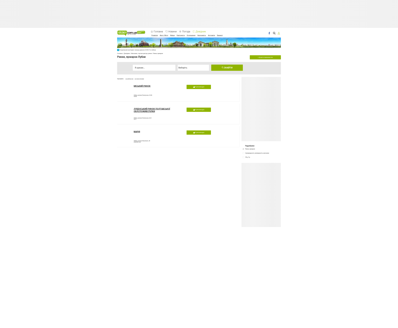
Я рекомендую (199, 87)
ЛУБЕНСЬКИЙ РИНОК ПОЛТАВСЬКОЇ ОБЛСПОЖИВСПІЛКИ (152, 110)
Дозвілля (154, 35)
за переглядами (139, 79)
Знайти (228, 67)
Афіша (172, 35)
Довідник (201, 31)
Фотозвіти (211, 35)
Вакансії (220, 35)
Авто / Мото (164, 35)
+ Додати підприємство (265, 57)
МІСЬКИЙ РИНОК (142, 86)
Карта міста (181, 35)
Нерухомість (201, 35)
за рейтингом (129, 79)
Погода (186, 31)
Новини (172, 31)
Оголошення (191, 35)
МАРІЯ (137, 131)
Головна (158, 31)
